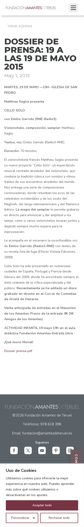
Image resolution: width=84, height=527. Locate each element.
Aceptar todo (42, 505)
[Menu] (73, 7)
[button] (14, 450)
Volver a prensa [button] (20, 26)
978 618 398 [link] (50, 424)
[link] (31, 9)
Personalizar (20, 518)
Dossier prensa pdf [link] (18, 351)
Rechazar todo (59, 518)
